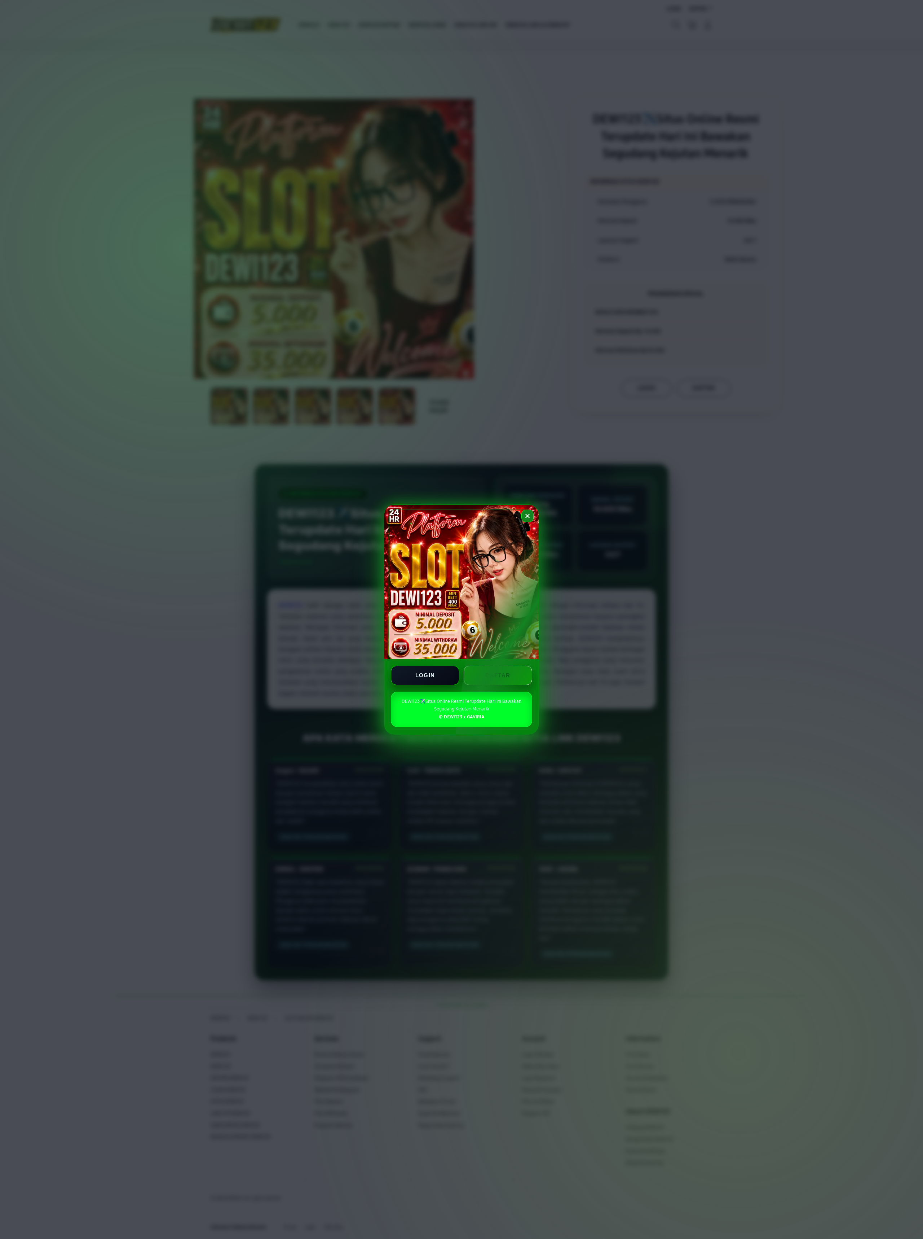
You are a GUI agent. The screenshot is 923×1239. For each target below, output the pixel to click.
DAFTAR (497, 675)
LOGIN (425, 675)
